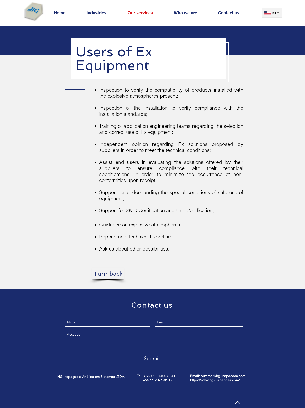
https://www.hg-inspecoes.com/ (215, 380)
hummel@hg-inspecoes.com (223, 376)
